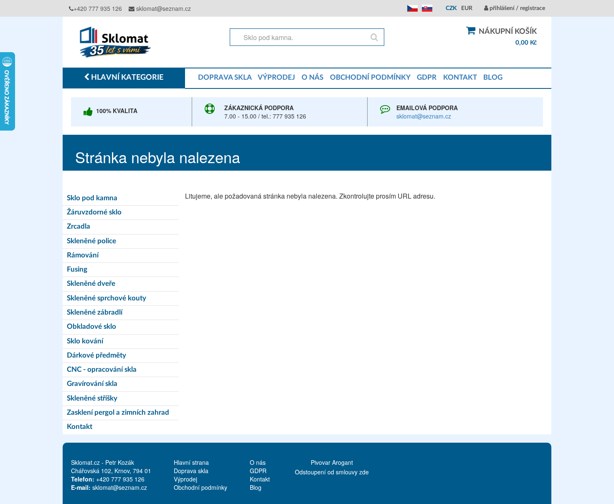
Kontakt (79, 426)
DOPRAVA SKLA (224, 77)
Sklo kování (85, 341)
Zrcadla (78, 226)
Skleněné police (91, 240)
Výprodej (185, 479)
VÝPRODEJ (276, 77)
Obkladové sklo (91, 326)
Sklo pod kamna (92, 198)
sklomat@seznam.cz (162, 8)
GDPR (426, 77)
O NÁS (312, 77)
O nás (258, 462)
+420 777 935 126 (98, 8)
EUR (466, 8)
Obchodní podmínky (200, 487)
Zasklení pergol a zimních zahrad (118, 412)
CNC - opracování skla (102, 369)
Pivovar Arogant (332, 462)
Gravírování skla (92, 383)
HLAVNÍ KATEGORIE (126, 77)
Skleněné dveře (91, 283)
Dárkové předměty (96, 355)
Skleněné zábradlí (94, 312)
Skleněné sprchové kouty (106, 298)
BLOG (492, 77)
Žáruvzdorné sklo (94, 212)
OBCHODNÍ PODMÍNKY (370, 77)
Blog (255, 487)
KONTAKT (460, 77)
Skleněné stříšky (92, 398)
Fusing (77, 269)
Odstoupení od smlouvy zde (332, 472)
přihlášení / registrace (516, 8)
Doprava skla (191, 470)
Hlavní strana (191, 462)
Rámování (83, 255)
